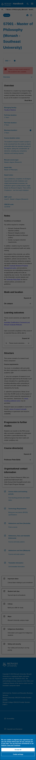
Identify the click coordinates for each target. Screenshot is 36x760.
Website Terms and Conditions (10, 745)
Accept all (18, 750)
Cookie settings (18, 754)
